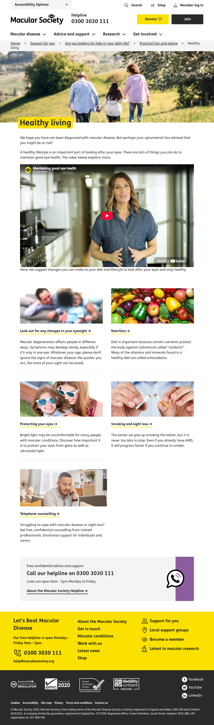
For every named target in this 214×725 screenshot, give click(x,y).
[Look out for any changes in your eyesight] (61, 330)
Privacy (58, 702)
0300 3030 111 (90, 21)
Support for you (42, 43)
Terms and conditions (79, 702)
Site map (46, 702)
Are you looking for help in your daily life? (97, 43)
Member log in (191, 5)
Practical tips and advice (159, 43)
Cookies (15, 702)
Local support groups (169, 630)
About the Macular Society (102, 621)
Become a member (167, 639)
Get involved (145, 34)
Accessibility (30, 702)
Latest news (89, 650)
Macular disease (25, 34)
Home (37, 19)
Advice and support (72, 34)
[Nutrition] (152, 330)
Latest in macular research (174, 648)
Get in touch (89, 629)
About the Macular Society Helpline (56, 591)
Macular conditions (95, 636)
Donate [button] (151, 19)
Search (136, 5)
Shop (161, 5)
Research (111, 34)
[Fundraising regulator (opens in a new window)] (23, 683)
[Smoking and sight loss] (152, 416)
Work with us (90, 643)
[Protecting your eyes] (61, 416)
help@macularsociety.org (33, 661)
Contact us (101, 702)
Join (187, 19)
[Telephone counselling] (63, 505)
